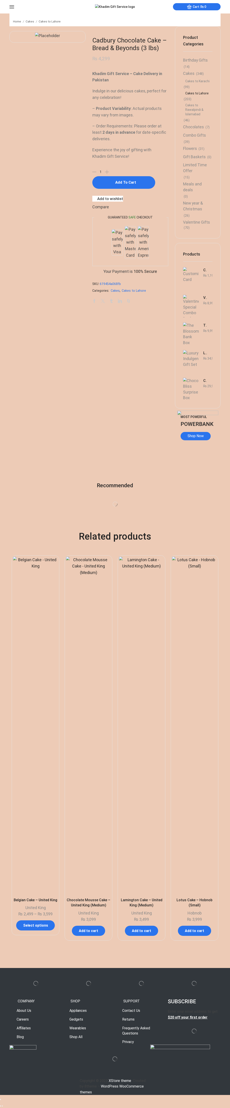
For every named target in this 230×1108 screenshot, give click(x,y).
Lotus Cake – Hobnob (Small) (194, 903)
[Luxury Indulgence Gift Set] (191, 361)
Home (17, 21)
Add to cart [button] (88, 931)
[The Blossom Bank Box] (191, 334)
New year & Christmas (193, 206)
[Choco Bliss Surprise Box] (191, 389)
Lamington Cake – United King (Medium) (141, 903)
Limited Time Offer (195, 167)
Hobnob (195, 913)
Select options (35, 925)
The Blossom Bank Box (205, 325)
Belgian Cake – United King (35, 900)
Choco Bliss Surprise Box (205, 380)
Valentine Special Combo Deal (205, 298)
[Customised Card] (191, 278)
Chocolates (193, 127)
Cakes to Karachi (197, 81)
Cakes (30, 21)
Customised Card (205, 270)
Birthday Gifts (195, 60)
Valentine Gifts (196, 222)
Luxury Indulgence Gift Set (205, 353)
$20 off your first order (188, 1017)
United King (35, 907)
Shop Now (196, 436)
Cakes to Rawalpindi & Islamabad (194, 109)
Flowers (190, 148)
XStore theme (120, 1081)
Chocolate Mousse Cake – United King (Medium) (88, 903)
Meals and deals (192, 187)
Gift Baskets (194, 156)
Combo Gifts (194, 135)
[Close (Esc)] (0, 1099)
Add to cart (125, 182)
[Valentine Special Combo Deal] (191, 306)
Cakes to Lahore (50, 21)
